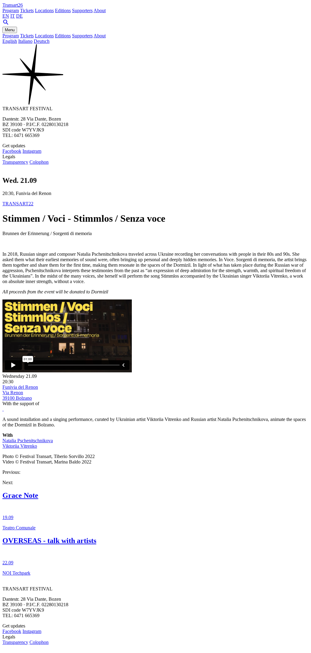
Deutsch (42, 41)
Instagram (31, 151)
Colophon (39, 162)
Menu (10, 30)
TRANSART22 (17, 203)
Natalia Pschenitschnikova (27, 440)
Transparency (15, 162)
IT (12, 16)
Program (10, 10)
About (100, 10)
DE (19, 16)
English (9, 41)
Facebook (11, 151)
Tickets (27, 10)
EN (5, 16)
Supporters (82, 10)
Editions (63, 10)
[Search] (5, 23)
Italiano (25, 41)
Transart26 (12, 5)
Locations (44, 10)
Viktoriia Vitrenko (19, 446)
